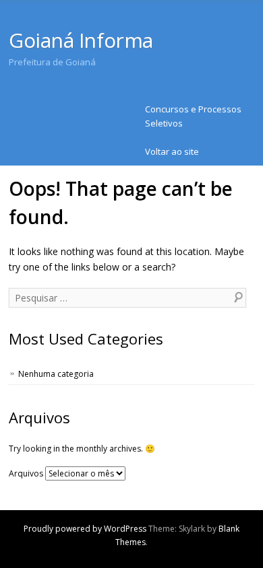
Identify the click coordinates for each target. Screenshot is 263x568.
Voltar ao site (172, 151)
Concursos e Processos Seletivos (193, 116)
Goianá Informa (81, 40)
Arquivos (26, 473)
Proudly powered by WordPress (85, 528)
